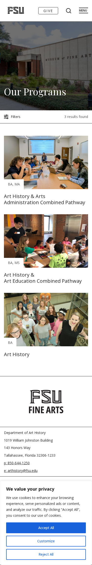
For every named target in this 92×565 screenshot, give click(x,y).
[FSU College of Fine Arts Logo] (46, 401)
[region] (46, 523)
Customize (46, 541)
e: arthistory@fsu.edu (21, 470)
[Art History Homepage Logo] (10, 10)
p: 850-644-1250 (17, 463)
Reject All (46, 554)
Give (48, 10)
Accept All (46, 527)
